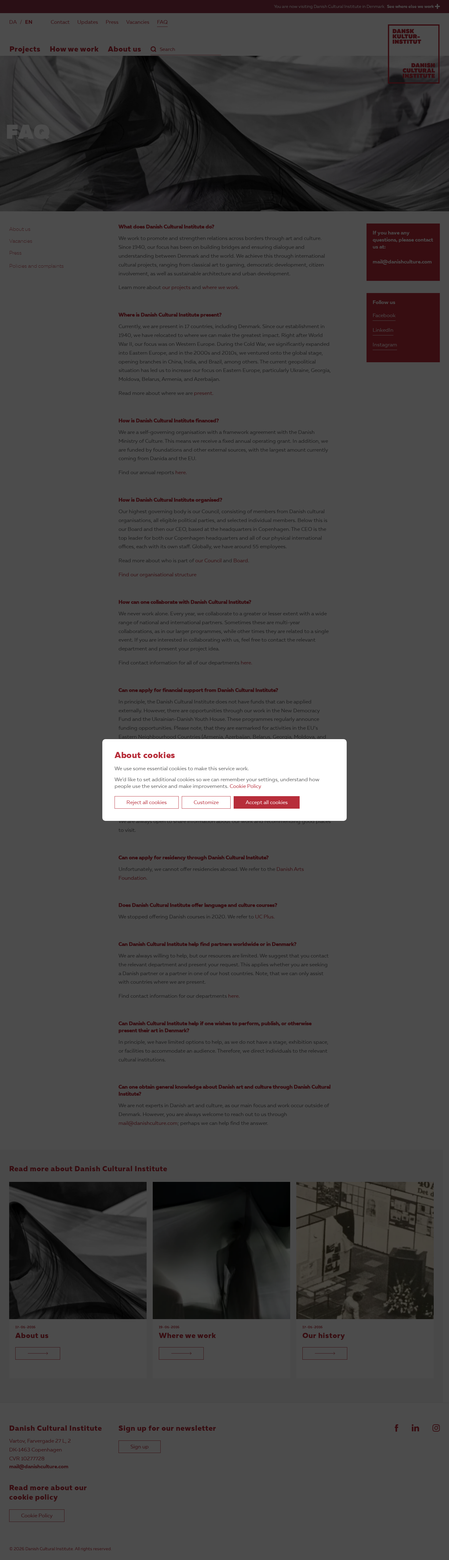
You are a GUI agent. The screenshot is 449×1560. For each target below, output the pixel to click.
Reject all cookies (146, 802)
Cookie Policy (245, 786)
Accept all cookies (267, 802)
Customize (206, 802)
